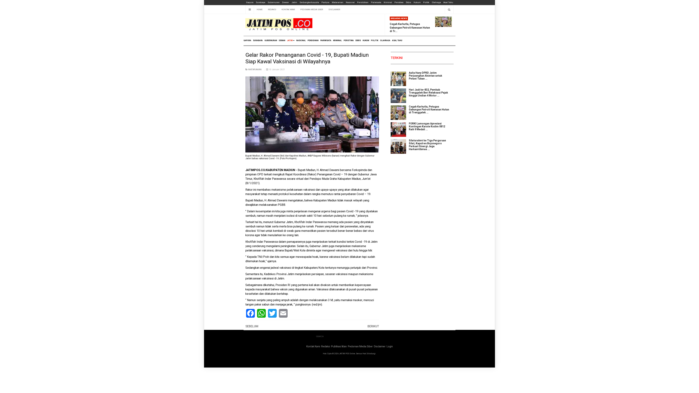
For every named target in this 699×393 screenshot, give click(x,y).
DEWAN (282, 40)
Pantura (325, 2)
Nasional (350, 2)
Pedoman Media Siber (311, 9)
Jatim (294, 2)
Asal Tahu (448, 2)
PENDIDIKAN (313, 40)
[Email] (283, 313)
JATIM (290, 40)
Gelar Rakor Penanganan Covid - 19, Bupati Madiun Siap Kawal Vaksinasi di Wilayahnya (307, 58)
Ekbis (408, 2)
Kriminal (388, 2)
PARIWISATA (325, 40)
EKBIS (358, 40)
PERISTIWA (349, 40)
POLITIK (374, 40)
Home (259, 9)
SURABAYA (258, 40)
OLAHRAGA (385, 40)
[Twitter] (272, 313)
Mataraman (337, 2)
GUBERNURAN (270, 40)
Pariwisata (376, 2)
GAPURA (247, 40)
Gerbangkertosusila (309, 2)
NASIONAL (301, 40)
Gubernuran (274, 2)
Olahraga (436, 2)
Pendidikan (362, 2)
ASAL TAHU (397, 40)
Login (390, 346)
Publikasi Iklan (339, 346)
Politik (426, 2)
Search (320, 336)
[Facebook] (250, 313)
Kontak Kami (288, 9)
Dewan (285, 2)
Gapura (249, 2)
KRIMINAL (337, 40)
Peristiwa (398, 2)
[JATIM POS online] (278, 24)
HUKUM (366, 40)
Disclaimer (334, 9)
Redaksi (272, 9)
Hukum (417, 2)
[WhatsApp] (261, 313)
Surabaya (260, 2)
